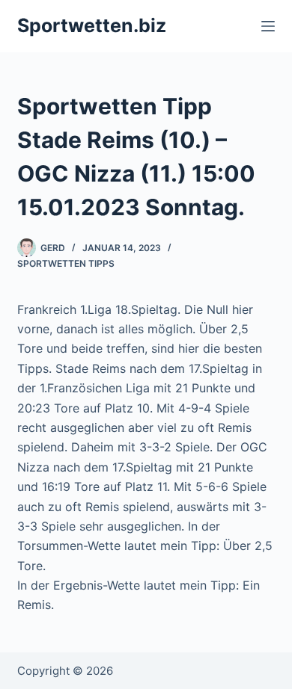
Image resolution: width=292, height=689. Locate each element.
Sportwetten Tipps (66, 263)
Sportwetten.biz (91, 25)
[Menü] (268, 26)
